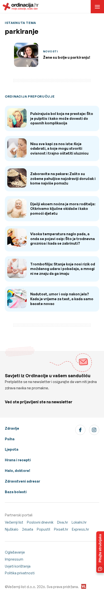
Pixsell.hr (61, 529)
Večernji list (14, 522)
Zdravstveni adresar (22, 481)
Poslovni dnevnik (40, 522)
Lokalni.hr (79, 522)
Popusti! (43, 529)
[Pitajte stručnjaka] (100, 552)
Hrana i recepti (18, 460)
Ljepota (11, 449)
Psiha (10, 439)
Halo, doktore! (17, 471)
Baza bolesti (16, 492)
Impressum (14, 559)
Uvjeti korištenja (17, 566)
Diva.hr (62, 522)
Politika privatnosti (20, 573)
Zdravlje (12, 428)
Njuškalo (11, 529)
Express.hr (80, 529)
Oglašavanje (15, 552)
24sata (27, 529)
